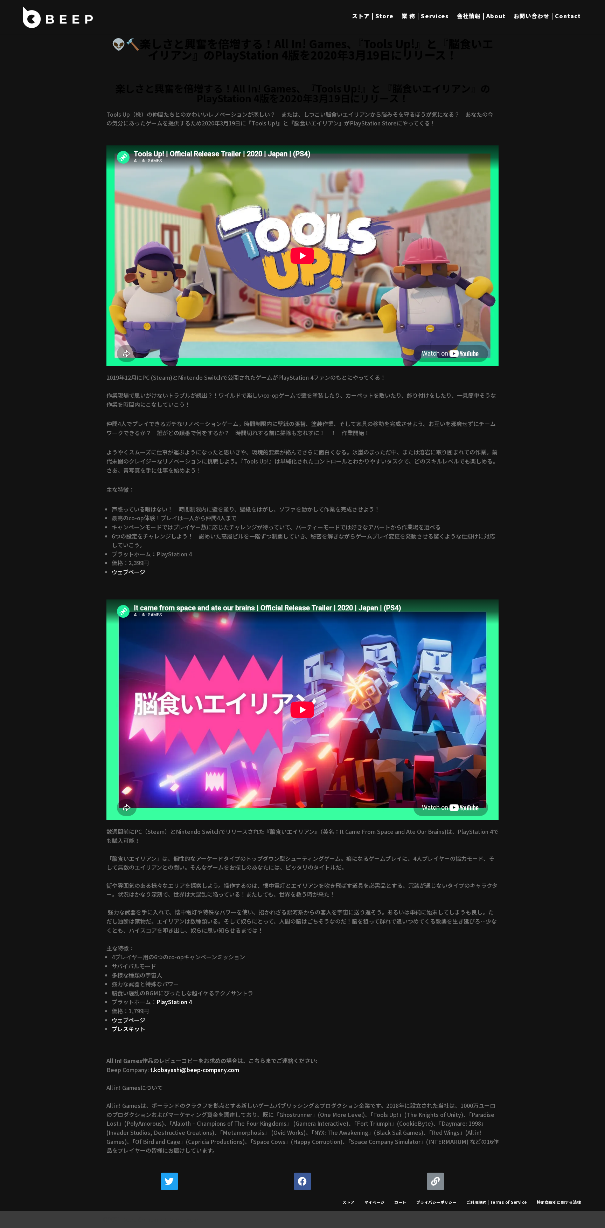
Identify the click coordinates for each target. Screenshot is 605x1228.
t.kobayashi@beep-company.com (194, 1069)
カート (400, 1202)
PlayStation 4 (174, 1001)
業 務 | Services (425, 16)
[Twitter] (169, 1181)
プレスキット (128, 1028)
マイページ (374, 1202)
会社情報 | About (481, 16)
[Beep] (58, 17)
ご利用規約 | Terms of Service (496, 1202)
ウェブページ (128, 572)
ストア (348, 1202)
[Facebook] (302, 1181)
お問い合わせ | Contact (547, 16)
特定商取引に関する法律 (559, 1202)
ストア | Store (373, 16)
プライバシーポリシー (436, 1202)
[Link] (435, 1181)
